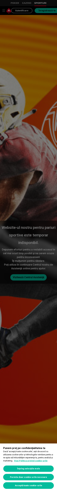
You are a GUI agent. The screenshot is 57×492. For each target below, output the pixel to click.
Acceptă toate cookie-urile (28, 485)
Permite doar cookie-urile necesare (28, 477)
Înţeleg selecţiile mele (28, 468)
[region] (28, 467)
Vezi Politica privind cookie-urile (31, 461)
